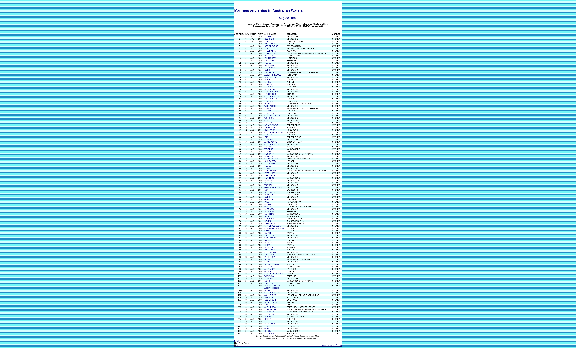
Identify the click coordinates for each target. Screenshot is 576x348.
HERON (267, 331)
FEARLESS (269, 178)
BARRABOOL (270, 89)
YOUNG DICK (270, 94)
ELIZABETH (269, 101)
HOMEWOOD (270, 192)
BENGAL (268, 82)
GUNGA (267, 271)
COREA (267, 319)
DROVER (268, 245)
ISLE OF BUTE (270, 300)
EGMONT (268, 108)
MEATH (267, 80)
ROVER (267, 221)
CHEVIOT (268, 120)
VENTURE (268, 149)
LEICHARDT (269, 154)
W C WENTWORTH (272, 264)
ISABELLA (268, 41)
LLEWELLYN (269, 48)
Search (339, 345)
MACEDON (269, 113)
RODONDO (269, 39)
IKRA (266, 202)
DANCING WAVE (271, 125)
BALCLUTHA (269, 72)
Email (236, 341)
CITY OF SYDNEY (271, 46)
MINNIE (267, 168)
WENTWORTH (270, 106)
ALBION (267, 204)
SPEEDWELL (270, 51)
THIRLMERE (269, 176)
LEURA (267, 63)
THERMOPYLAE (271, 99)
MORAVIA (268, 317)
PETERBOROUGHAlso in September (272, 287)
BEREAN (268, 180)
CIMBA (267, 231)
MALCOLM (268, 283)
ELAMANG (268, 84)
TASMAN (268, 123)
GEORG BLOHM (271, 159)
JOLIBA (267, 240)
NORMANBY (269, 130)
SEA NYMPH (269, 128)
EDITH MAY (269, 214)
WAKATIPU (269, 297)
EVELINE (268, 147)
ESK (266, 190)
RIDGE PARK (269, 44)
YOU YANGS (269, 68)
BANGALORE (270, 305)
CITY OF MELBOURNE (273, 132)
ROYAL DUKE (270, 195)
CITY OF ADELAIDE (272, 96)
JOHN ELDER (270, 295)
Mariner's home (328, 345)
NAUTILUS (268, 56)
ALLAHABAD (269, 269)
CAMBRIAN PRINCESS (274, 228)
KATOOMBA (269, 60)
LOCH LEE (268, 247)
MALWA (267, 152)
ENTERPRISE (270, 219)
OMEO (267, 70)
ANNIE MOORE (270, 142)
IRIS (266, 137)
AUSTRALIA (269, 333)
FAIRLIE (267, 216)
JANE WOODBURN (272, 92)
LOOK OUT (269, 243)
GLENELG (268, 199)
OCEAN (267, 207)
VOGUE (267, 37)
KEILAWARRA (270, 53)
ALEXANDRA (270, 111)
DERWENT (269, 104)
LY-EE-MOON (270, 173)
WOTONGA (269, 65)
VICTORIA (268, 185)
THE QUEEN (269, 223)
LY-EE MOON (269, 324)
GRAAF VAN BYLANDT (274, 188)
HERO (267, 290)
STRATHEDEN (270, 77)
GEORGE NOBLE (271, 302)
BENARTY (268, 87)
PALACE (268, 233)
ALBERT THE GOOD (272, 75)
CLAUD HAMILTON (272, 116)
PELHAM (268, 183)
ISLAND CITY (270, 58)
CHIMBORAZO (270, 161)
